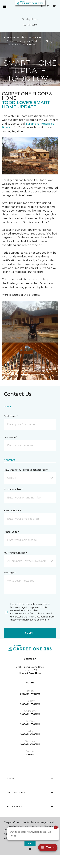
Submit (30, 632)
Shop (10, 778)
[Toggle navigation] (5, 6)
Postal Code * (11, 532)
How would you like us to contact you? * (26, 470)
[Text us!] (48, 848)
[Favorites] (48, 6)
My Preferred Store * (15, 553)
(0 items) (54, 6)
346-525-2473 (30, 25)
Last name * (10, 437)
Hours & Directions (30, 673)
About (24, 37)
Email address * (12, 510)
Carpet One (8, 37)
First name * (10, 416)
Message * (9, 572)
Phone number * (13, 489)
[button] (42, 6)
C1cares (37, 37)
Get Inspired (16, 792)
